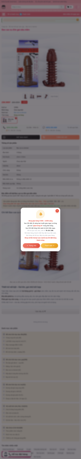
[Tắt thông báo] (57, 210)
